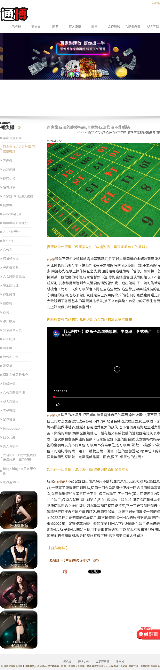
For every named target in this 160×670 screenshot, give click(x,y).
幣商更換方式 (12, 138)
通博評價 (9, 187)
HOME (80, 132)
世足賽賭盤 (102, 661)
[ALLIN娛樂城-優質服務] (14, 13)
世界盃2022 (11, 482)
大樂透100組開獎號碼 (18, 196)
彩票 (94, 26)
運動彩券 (9, 294)
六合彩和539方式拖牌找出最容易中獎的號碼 (19, 457)
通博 (6, 312)
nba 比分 (9, 339)
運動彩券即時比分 (15, 374)
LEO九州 (9, 437)
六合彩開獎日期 (14, 392)
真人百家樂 (11, 446)
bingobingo (11, 428)
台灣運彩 (9, 169)
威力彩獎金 (11, 401)
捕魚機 (7, 205)
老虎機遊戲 (11, 267)
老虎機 (16, 26)
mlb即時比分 (12, 214)
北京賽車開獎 (12, 330)
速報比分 (9, 383)
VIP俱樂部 (133, 26)
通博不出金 (11, 357)
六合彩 (7, 249)
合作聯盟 (114, 26)
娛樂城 (7, 365)
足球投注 (9, 419)
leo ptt (8, 240)
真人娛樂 (75, 26)
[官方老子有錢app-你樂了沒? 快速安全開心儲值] (18, 630)
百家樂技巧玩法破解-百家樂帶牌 (19, 149)
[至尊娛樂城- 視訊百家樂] (18, 550)
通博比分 (83, 661)
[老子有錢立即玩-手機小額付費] (18, 590)
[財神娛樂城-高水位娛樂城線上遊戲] (80, 56)
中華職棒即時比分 (15, 223)
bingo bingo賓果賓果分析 (19, 471)
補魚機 (36, 26)
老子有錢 (9, 410)
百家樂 (7, 348)
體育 (55, 26)
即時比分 (9, 178)
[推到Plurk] (65, 571)
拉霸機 (7, 303)
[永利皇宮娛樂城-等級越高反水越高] (18, 510)
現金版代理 (11, 285)
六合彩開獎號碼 (14, 276)
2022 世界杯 (11, 232)
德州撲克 (9, 321)
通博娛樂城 (11, 258)
